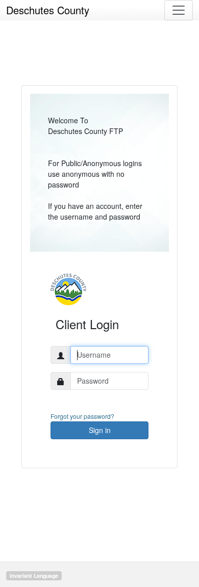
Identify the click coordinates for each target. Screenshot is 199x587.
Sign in (100, 430)
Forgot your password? (82, 416)
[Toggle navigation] (178, 10)
